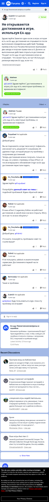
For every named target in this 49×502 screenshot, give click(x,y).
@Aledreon (6, 301)
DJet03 (12, 16)
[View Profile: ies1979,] (6, 381)
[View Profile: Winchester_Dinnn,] (6, 419)
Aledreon (13, 77)
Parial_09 (12, 371)
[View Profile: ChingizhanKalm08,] (6, 438)
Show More (26, 456)
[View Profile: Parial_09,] (6, 361)
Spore (11, 417)
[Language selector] (23, 3)
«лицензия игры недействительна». (25, 398)
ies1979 (12, 390)
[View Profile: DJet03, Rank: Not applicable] (5, 17)
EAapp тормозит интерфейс (21, 379)
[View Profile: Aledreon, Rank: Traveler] (5, 112)
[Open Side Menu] (3, 3)
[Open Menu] (45, 9)
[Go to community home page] (13, 3)
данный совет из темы (25, 189)
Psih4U (10, 204)
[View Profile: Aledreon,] (6, 78)
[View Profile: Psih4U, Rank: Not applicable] (4, 205)
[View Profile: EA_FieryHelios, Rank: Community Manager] (4, 178)
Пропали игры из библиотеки (22, 360)
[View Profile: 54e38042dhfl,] (6, 400)
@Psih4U (18, 233)
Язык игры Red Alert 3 (18, 436)
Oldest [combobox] (42, 104)
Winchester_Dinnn (16, 428)
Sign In (43, 3)
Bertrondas (12, 277)
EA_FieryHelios (14, 177)
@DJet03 (8, 84)
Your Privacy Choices (24, 499)
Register (35, 3)
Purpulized (12, 134)
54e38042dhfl (14, 409)
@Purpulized (20, 183)
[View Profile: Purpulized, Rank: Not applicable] (4, 135)
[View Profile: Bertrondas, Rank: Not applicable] (4, 278)
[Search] (29, 3)
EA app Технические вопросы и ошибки (17, 10)
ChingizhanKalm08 (16, 447)
